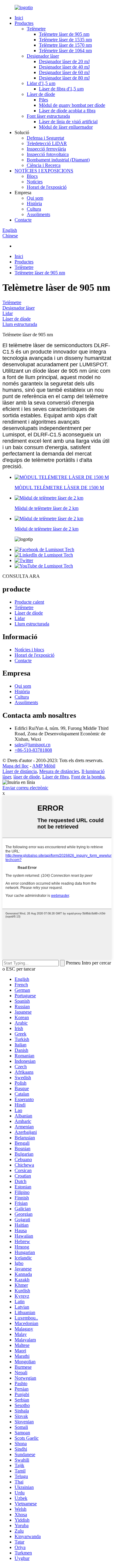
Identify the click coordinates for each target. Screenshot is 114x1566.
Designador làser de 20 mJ (64, 61)
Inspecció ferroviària (46, 148)
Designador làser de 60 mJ (64, 72)
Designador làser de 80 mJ (64, 77)
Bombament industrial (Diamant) (58, 159)
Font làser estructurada (48, 116)
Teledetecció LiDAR (47, 143)
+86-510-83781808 (33, 750)
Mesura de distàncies (59, 771)
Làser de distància (19, 771)
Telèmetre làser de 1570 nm (65, 45)
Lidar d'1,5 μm (41, 83)
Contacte (23, 219)
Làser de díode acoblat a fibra (67, 110)
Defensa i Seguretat (45, 138)
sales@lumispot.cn (32, 744)
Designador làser (43, 56)
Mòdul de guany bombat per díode (72, 105)
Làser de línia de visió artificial (68, 121)
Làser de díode (41, 94)
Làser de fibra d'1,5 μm (61, 88)
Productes (24, 23)
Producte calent (29, 602)
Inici (19, 17)
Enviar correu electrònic (25, 787)
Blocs (32, 176)
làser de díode (26, 776)
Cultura (34, 209)
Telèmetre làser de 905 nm (64, 34)
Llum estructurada (19, 324)
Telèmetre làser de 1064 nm (65, 50)
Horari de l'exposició (47, 187)
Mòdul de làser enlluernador (66, 127)
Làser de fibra (55, 776)
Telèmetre (36, 28)
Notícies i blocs (29, 649)
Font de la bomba (88, 776)
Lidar (7, 313)
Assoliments (38, 214)
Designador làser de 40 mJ (64, 66)
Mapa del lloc (15, 765)
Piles (43, 99)
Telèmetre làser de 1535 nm (65, 39)
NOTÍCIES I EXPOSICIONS (44, 170)
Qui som (35, 198)
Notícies (35, 181)
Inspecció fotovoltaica (48, 154)
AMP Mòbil (43, 765)
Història (34, 203)
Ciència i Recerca (43, 165)
